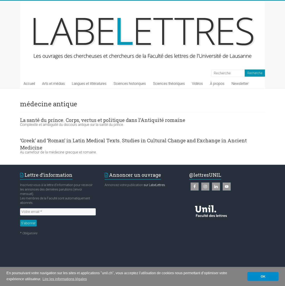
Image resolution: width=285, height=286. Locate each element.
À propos (217, 83)
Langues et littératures (89, 83)
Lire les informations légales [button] (65, 279)
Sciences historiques (130, 83)
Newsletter (240, 83)
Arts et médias (53, 83)
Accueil (29, 83)
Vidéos (197, 83)
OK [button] (263, 276)
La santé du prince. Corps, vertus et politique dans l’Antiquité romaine (102, 120)
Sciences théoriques (169, 83)
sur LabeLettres (154, 185)
